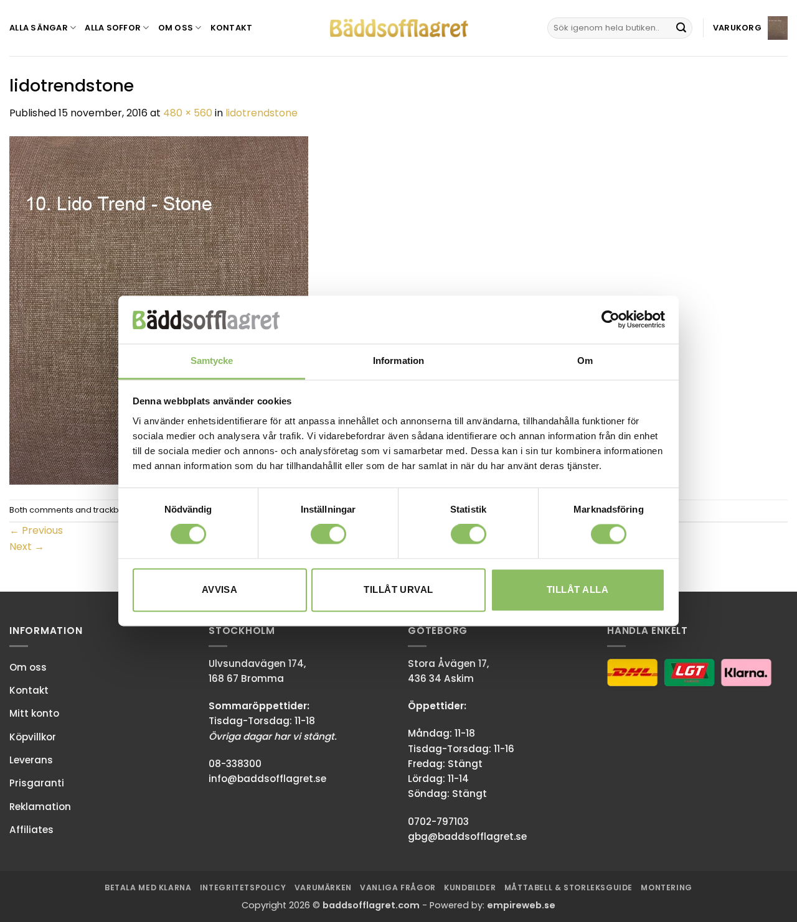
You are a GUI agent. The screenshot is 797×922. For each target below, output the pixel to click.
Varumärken (323, 887)
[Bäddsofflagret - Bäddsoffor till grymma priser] (399, 28)
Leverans (31, 759)
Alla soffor (113, 27)
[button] (750, 27)
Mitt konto (34, 713)
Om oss (176, 27)
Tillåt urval (398, 589)
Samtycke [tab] (212, 360)
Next (26, 546)
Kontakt (231, 27)
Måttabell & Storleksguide (568, 887)
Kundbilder (470, 887)
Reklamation (40, 806)
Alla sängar (38, 27)
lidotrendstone (261, 113)
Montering (666, 887)
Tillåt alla (577, 589)
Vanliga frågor (398, 887)
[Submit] (681, 28)
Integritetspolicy (243, 887)
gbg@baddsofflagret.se (467, 836)
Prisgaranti (36, 782)
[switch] (328, 534)
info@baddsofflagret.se (267, 778)
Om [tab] (585, 360)
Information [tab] (398, 360)
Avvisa (220, 589)
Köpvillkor (32, 736)
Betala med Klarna (148, 887)
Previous (36, 530)
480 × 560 (187, 113)
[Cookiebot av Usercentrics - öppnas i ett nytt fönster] (610, 319)
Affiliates (31, 829)
